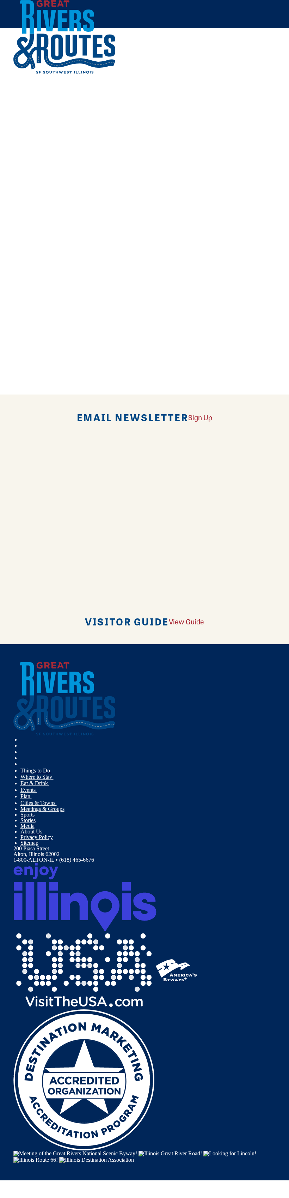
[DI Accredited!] (83, 1079)
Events (28, 790)
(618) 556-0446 (67, 224)
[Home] (64, 72)
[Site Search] (246, 89)
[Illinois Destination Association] (96, 1159)
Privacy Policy (36, 837)
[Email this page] (23, 107)
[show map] (16, 173)
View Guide (186, 621)
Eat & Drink (34, 783)
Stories (28, 820)
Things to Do (35, 771)
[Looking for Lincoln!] (229, 1153)
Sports (27, 815)
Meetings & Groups (42, 809)
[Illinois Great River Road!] (170, 1153)
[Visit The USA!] (83, 970)
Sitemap (29, 843)
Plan (26, 796)
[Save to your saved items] (23, 173)
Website (26, 263)
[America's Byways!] (176, 970)
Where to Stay (37, 777)
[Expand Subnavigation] (54, 771)
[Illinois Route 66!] (35, 1159)
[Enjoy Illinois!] (84, 896)
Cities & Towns (38, 803)
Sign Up (200, 417)
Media (27, 826)
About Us (31, 832)
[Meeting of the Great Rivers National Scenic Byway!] (75, 1153)
